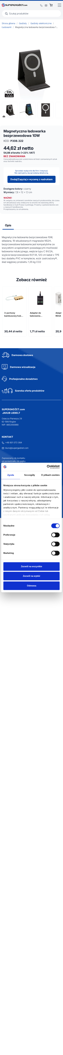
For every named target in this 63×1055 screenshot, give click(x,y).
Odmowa (31, 585)
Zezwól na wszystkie (31, 566)
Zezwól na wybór (31, 576)
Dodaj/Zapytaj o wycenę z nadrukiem (31, 179)
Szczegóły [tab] (29, 475)
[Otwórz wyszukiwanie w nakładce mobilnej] (31, 13)
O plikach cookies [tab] (50, 475)
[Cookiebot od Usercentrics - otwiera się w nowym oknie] (47, 467)
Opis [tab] (8, 225)
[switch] (55, 534)
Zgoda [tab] (10, 475)
